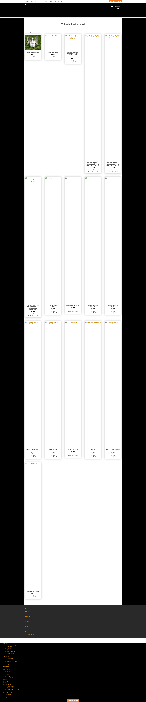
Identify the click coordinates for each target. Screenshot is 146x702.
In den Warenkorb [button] (33, 61)
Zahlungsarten (28, 613)
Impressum (28, 624)
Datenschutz (28, 611)
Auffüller (59, 16)
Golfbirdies (95, 13)
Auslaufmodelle (42, 16)
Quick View (40, 36)
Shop (55, 1)
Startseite (27, 629)
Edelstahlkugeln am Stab (13, 689)
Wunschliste (60, 1)
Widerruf (27, 619)
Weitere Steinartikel (30, 16)
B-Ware (8, 664)
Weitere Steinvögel (11, 651)
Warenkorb (45, 1)
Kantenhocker (10, 646)
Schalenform (10, 659)
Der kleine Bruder (67, 13)
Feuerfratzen (56, 13)
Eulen (8, 655)
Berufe (8, 671)
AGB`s (27, 621)
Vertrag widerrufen (29, 634)
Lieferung (27, 616)
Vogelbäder (37, 13)
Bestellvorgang (28, 608)
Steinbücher (51, 16)
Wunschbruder (10, 678)
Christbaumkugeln (11, 687)
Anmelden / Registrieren (115, 1)
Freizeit (8, 673)
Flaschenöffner (79, 13)
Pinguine (9, 648)
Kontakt (50, 1)
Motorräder (116, 13)
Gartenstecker (46, 13)
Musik (8, 676)
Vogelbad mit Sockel (12, 661)
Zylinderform (10, 658)
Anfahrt (39, 1)
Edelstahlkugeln (105, 13)
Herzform (9, 663)
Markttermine (33, 1)
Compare (27, 631)
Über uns (27, 1)
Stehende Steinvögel (11, 645)
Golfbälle (87, 13)
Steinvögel (27, 13)
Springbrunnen (10, 653)
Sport (8, 674)
